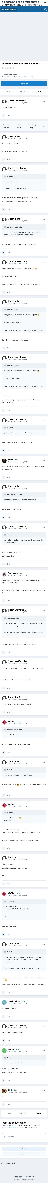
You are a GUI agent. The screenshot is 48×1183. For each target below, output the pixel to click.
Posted (18, 103)
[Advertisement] (24, 37)
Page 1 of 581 (24, 92)
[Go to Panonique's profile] (4, 574)
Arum (10, 460)
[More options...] (43, 101)
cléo (10, 1090)
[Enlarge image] (36, 268)
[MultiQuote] (3, 115)
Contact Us (30, 1177)
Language (18, 1177)
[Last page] (45, 92)
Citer (8, 116)
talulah (11, 1049)
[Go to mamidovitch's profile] (4, 1002)
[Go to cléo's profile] (4, 1091)
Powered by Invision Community (24, 1179)
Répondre (24, 84)
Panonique (13, 573)
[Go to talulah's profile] (4, 1050)
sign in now (13, 1127)
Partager (24, 1149)
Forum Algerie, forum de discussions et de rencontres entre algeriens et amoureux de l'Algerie (22, 3)
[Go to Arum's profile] (4, 461)
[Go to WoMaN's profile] (4, 722)
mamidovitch (14, 1001)
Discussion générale (25, 76)
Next (40, 92)
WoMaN (11, 721)
